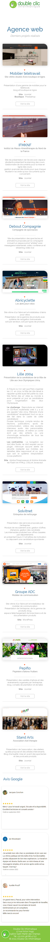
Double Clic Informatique (29, 939)
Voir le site (25, 104)
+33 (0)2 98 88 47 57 (27, 936)
